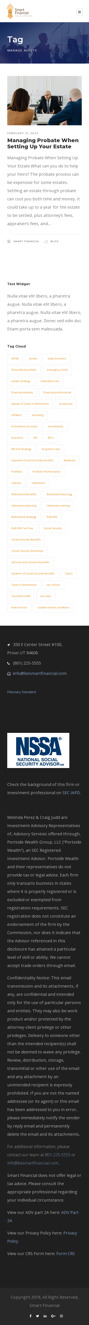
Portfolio (16, 471)
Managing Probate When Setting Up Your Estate (43, 143)
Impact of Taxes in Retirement (30, 404)
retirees (16, 483)
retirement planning (23, 505)
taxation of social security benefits (33, 573)
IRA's (51, 437)
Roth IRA (52, 517)
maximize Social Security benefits (32, 460)
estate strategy (20, 381)
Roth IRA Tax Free (22, 528)
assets (33, 358)
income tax (66, 404)
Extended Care (50, 381)
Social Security (52, 528)
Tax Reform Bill (20, 596)
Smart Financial (26, 241)
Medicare (70, 460)
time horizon (19, 607)
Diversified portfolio (23, 370)
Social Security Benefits (26, 539)
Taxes (69, 573)
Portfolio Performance (46, 471)
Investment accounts (24, 426)
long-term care (51, 449)
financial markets (22, 392)
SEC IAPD (71, 792)
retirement (38, 483)
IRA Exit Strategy (21, 449)
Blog (55, 241)
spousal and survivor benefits (30, 562)
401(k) (15, 358)
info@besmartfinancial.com (40, 673)
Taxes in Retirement (23, 585)
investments (55, 426)
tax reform (53, 585)
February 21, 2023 (22, 133)
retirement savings (58, 505)
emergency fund (57, 370)
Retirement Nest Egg (59, 494)
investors (17, 437)
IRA (35, 437)
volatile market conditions (53, 607)
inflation (16, 415)
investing (37, 415)
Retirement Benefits (23, 494)
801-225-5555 (57, 1155)
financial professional (57, 392)
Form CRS (65, 1253)
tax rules (45, 596)
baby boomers (57, 358)
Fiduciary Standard (21, 692)
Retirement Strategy (23, 517)
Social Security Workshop (27, 551)
